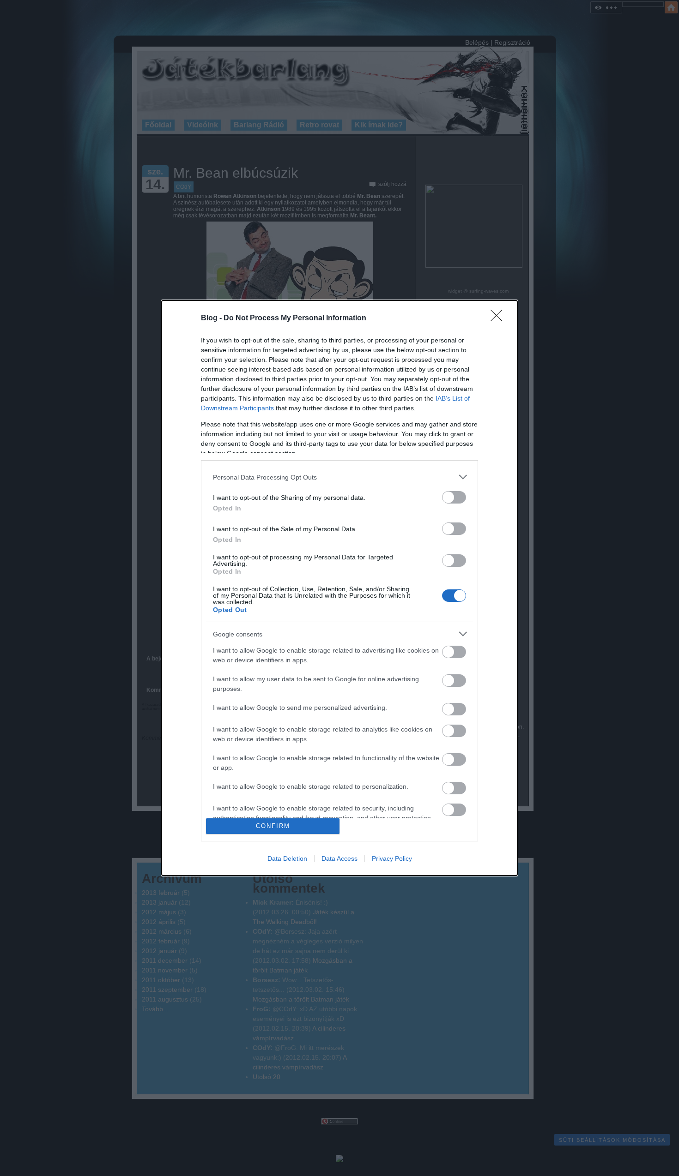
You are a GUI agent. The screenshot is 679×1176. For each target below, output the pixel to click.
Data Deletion (287, 858)
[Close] (499, 318)
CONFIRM (273, 825)
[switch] (454, 497)
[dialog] (339, 587)
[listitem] (339, 477)
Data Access (339, 858)
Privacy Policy (392, 858)
